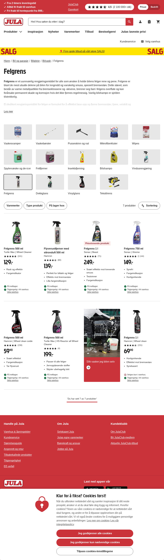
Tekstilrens (106, 193)
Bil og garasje (20, 61)
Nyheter (53, 31)
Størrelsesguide (13, 443)
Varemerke (13, 205)
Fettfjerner (41, 168)
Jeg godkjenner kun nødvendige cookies (95, 542)
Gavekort (73, 9)
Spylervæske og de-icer (17, 168)
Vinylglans (74, 193)
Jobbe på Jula (65, 449)
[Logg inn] (140, 22)
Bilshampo (106, 168)
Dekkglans (42, 193)
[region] (82, 524)
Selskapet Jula (65, 431)
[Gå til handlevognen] (158, 22)
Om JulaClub (118, 431)
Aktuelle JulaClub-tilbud (124, 443)
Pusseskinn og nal (78, 143)
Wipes (135, 143)
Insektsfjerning (76, 168)
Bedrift (154, 7)
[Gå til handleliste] (149, 22)
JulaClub (73, 4)
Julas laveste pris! (133, 31)
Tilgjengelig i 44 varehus (18, 290)
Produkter (10, 31)
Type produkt (34, 205)
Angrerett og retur (14, 449)
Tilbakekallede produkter (18, 454)
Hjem (7, 61)
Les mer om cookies (98, 520)
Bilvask (46, 61)
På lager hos (56, 205)
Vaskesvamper (12, 143)
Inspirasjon (35, 31)
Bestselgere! (107, 31)
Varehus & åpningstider (17, 431)
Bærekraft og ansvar (68, 443)
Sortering (151, 205)
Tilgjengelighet (12, 460)
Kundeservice (128, 41)
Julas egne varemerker (70, 437)
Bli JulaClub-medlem (123, 437)
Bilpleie (35, 61)
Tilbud (89, 31)
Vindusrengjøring (142, 168)
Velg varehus (152, 41)
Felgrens (58, 61)
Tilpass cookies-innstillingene (95, 551)
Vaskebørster (43, 143)
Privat (143, 7)
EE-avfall (9, 466)
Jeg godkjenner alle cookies (95, 533)
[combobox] (80, 22)
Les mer (8, 112)
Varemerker (72, 31)
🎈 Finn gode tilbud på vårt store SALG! (82, 51)
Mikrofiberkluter (108, 143)
